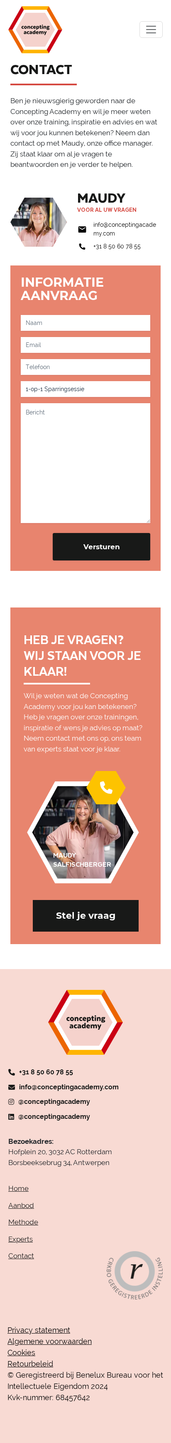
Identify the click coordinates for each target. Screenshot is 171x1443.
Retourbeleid (30, 1363)
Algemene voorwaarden (49, 1341)
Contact (21, 1256)
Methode (23, 1222)
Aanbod (21, 1205)
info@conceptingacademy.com (69, 1087)
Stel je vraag (85, 915)
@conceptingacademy (54, 1102)
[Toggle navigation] (151, 29)
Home (18, 1188)
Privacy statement (38, 1330)
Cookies (21, 1352)
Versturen (101, 547)
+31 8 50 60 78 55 (117, 246)
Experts (20, 1239)
